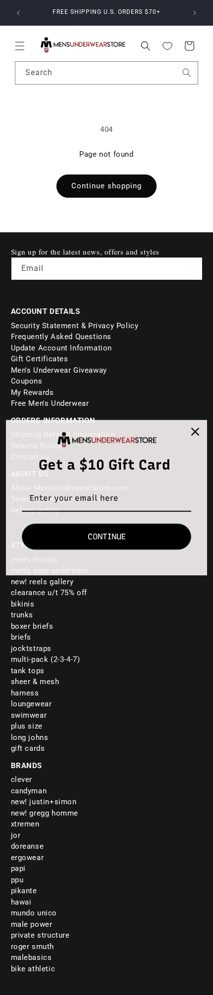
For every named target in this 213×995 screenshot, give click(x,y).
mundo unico (34, 912)
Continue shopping (106, 185)
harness (25, 693)
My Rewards (32, 392)
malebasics (31, 957)
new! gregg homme (45, 813)
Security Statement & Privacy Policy (75, 325)
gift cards (28, 748)
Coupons (27, 381)
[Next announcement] (195, 13)
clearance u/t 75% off (49, 592)
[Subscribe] (192, 268)
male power (32, 924)
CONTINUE (107, 536)
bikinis (23, 604)
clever (22, 779)
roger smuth (32, 946)
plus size (27, 726)
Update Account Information (61, 348)
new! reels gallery (42, 581)
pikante (24, 890)
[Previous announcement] (18, 13)
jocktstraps (31, 648)
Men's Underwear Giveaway (59, 370)
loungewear (31, 703)
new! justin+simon (44, 801)
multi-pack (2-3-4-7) (45, 659)
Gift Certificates (39, 358)
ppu (17, 879)
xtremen (25, 824)
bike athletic (33, 968)
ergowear (27, 857)
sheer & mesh (35, 681)
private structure (40, 935)
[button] (20, 46)
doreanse (27, 846)
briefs (21, 637)
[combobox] (106, 73)
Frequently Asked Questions (61, 336)
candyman (29, 790)
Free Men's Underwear (50, 403)
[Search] (187, 73)
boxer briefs (32, 626)
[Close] (195, 431)
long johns (30, 737)
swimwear (29, 715)
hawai (21, 902)
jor (16, 835)
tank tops (28, 670)
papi (18, 868)
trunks (22, 614)
